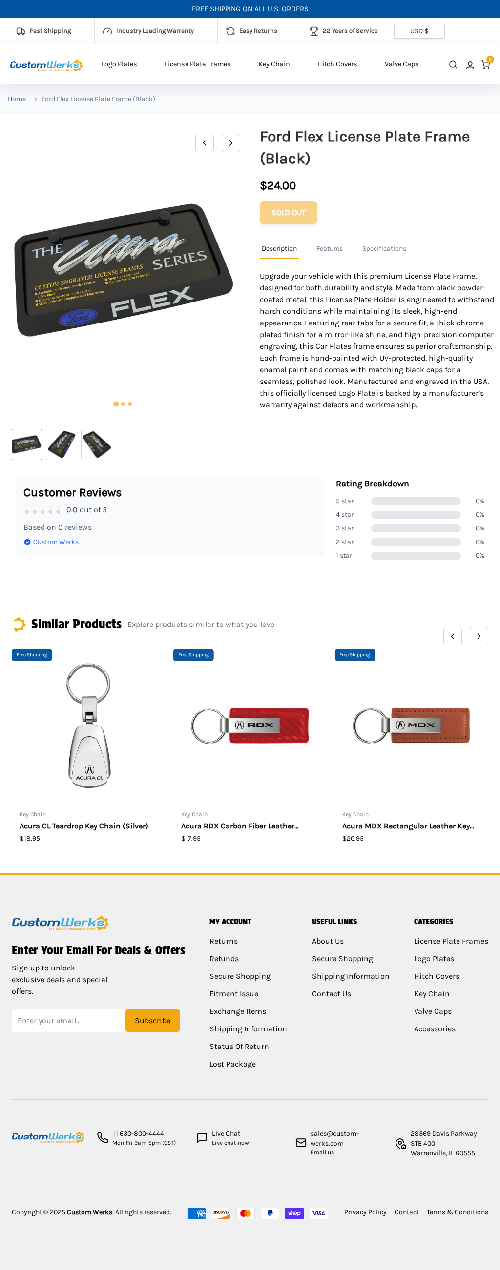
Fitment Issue (233, 993)
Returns (223, 941)
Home (17, 99)
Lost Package (232, 1063)
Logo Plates (119, 64)
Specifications (384, 248)
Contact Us (331, 993)
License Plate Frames (198, 64)
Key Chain (274, 64)
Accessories (435, 1028)
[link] (469, 64)
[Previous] (204, 143)
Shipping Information (248, 1028)
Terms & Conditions (457, 1212)
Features (329, 248)
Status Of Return (239, 1046)
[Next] (231, 143)
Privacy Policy (365, 1212)
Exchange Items (237, 1011)
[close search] (453, 64)
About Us (328, 941)
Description (279, 248)
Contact (407, 1212)
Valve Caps (402, 64)
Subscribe (152, 1020)
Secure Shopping (240, 976)
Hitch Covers (337, 64)
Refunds (224, 958)
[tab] (116, 404)
